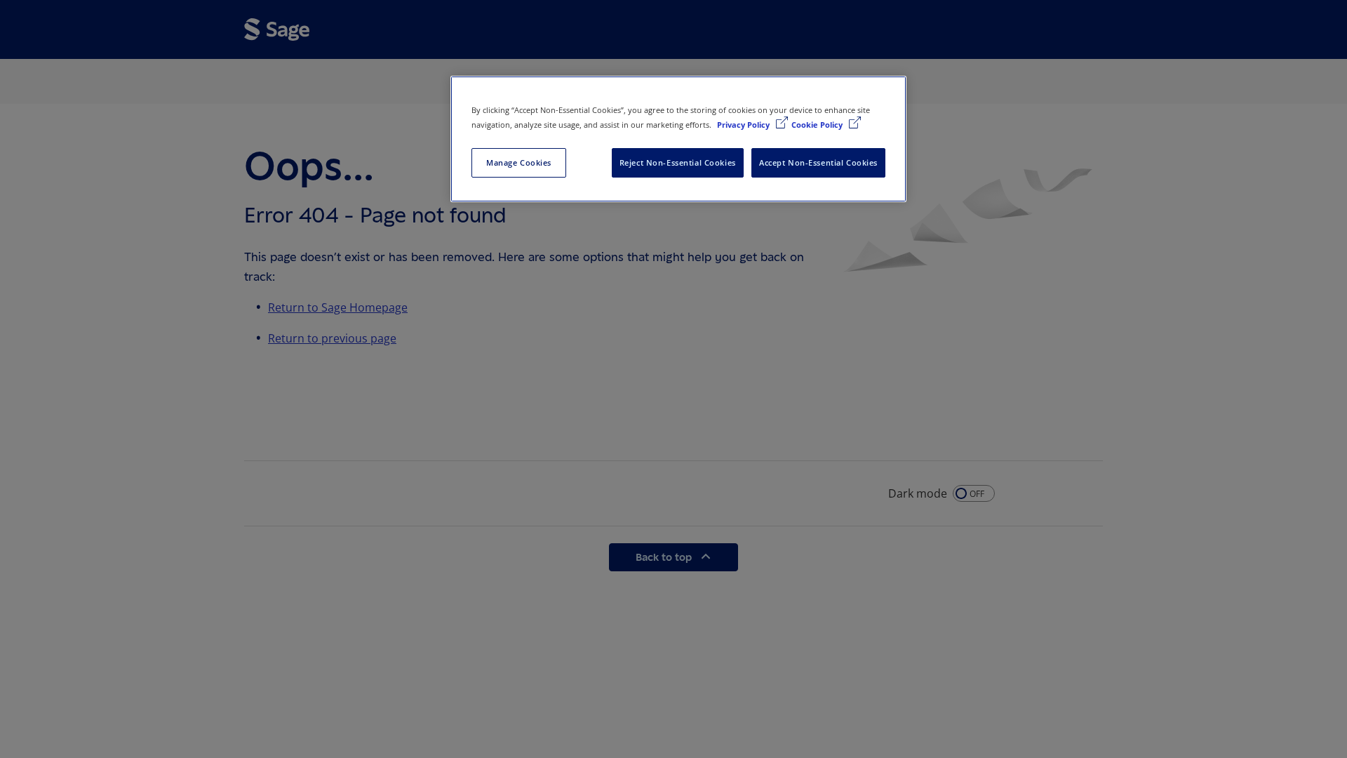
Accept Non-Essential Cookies (818, 162)
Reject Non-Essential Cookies (677, 162)
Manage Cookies (518, 162)
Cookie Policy (818, 124)
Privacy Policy (744, 124)
